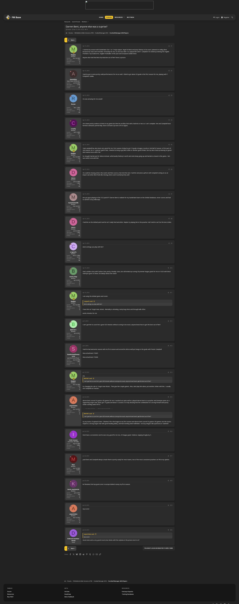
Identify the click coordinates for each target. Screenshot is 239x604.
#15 (171, 397)
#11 (171, 292)
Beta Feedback (69, 597)
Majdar (69, 29)
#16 (171, 431)
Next (72, 40)
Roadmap (68, 594)
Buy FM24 (130, 17)
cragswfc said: (88, 301)
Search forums (76, 22)
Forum (9, 591)
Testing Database (128, 594)
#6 (171, 169)
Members (84, 22)
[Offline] (70, 47)
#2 (171, 70)
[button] (124, 17)
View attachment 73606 (90, 357)
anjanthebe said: (89, 534)
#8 (171, 218)
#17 (171, 456)
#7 (171, 194)
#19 (171, 505)
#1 (171, 46)
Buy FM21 (10, 597)
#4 (171, 120)
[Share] (169, 46)
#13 (171, 345)
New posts (67, 22)
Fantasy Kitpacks (127, 591)
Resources (119, 17)
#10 (171, 268)
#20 (171, 530)
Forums (109, 17)
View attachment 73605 (90, 353)
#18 (171, 480)
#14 (171, 372)
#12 (171, 321)
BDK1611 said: (88, 378)
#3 (171, 95)
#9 (171, 243)
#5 (171, 144)
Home (101, 17)
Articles (67, 591)
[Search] (232, 17)
